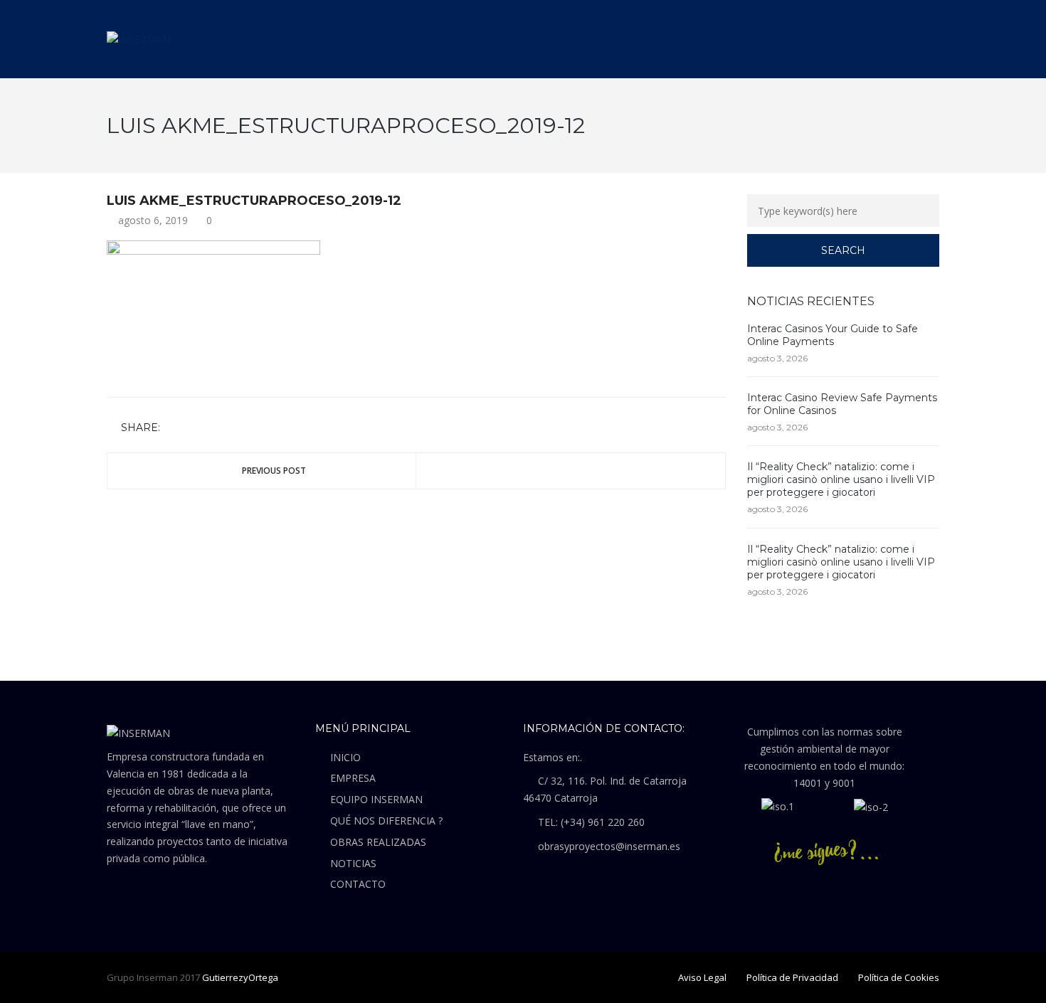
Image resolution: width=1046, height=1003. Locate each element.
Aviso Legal (702, 977)
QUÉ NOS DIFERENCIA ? (386, 820)
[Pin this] (235, 428)
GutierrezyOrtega (240, 977)
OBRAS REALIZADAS (378, 842)
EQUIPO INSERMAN (376, 799)
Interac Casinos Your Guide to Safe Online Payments (832, 335)
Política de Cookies (898, 977)
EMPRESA (353, 778)
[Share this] (174, 428)
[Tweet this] (194, 428)
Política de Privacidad (792, 977)
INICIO (345, 757)
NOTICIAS (353, 863)
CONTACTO (358, 884)
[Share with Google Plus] (215, 428)
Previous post (274, 471)
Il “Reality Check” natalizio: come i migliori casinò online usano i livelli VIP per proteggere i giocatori (841, 479)
